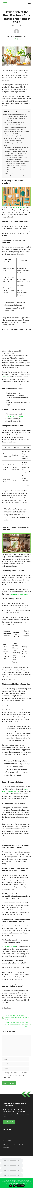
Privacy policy (20, 1185)
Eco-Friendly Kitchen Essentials (16, 127)
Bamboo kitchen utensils (14, 416)
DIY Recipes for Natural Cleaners (16, 143)
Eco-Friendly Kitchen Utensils (16, 134)
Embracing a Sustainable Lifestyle (15, 114)
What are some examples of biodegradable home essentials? (16, 171)
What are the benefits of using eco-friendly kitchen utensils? (17, 167)
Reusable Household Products (15, 125)
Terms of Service (19, 1145)
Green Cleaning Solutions (12, 141)
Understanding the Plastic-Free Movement (16, 119)
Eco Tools (7, 1008)
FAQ (5, 145)
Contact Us (9, 1122)
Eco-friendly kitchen (9, 947)
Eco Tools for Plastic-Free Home (14, 123)
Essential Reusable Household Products (16, 131)
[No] (31, 1183)
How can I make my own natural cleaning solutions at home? (16, 175)
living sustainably (19, 208)
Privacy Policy (7, 1145)
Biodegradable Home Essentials (14, 138)
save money (6, 377)
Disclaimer (6, 1147)
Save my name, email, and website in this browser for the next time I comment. (16, 1075)
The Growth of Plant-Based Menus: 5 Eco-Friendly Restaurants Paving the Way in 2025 (15, 1025)
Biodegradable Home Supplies (16, 129)
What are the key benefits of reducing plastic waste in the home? (18, 148)
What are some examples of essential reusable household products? (18, 163)
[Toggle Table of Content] (28, 111)
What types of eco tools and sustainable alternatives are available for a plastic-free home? (17, 157)
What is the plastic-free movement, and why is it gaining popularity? (17, 152)
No (14, 1185)
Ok (10, 1185)
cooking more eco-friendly (19, 594)
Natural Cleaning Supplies (14, 136)
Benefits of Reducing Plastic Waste (17, 116)
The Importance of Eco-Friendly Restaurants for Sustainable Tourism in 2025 (17, 1018)
